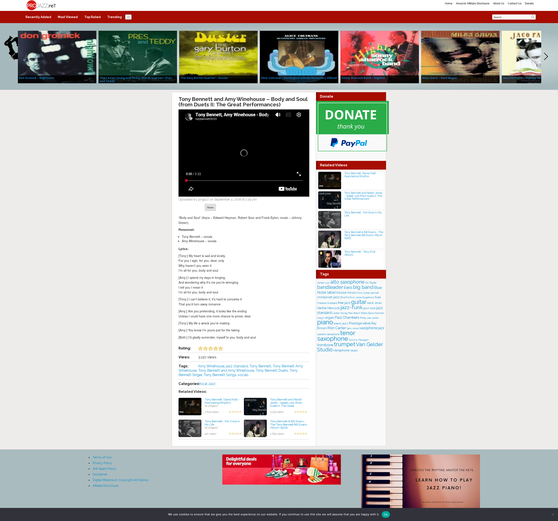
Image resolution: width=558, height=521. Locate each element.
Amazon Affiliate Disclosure (473, 3)
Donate (529, 3)
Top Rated (92, 17)
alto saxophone (347, 282)
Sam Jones (353, 328)
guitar (358, 301)
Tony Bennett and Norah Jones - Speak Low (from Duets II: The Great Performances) (286, 404)
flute (378, 297)
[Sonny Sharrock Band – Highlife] (379, 56)
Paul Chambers (347, 317)
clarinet (374, 292)
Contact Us (514, 3)
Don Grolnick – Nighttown (36, 78)
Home (449, 3)
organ (329, 317)
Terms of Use (102, 457)
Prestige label (360, 323)
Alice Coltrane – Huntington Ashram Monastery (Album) (299, 78)
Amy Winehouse (211, 366)
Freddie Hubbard (327, 303)
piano (325, 322)
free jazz (344, 303)
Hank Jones (374, 303)
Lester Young (339, 313)
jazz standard (237, 366)
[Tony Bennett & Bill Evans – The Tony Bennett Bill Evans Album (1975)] (255, 428)
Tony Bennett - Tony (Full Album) (359, 253)
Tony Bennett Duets (272, 370)
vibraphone (341, 350)
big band (363, 287)
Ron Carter (336, 328)
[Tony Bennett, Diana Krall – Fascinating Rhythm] (190, 406)
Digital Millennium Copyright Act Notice (120, 480)
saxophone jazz (371, 328)
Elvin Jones (355, 297)
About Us (498, 3)
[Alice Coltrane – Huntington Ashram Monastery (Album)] (299, 56)
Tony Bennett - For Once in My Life (222, 422)
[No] (552, 514)
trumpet (344, 344)
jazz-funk (351, 307)
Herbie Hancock (328, 308)
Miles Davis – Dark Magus (439, 78)
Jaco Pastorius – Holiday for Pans (525, 78)
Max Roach (354, 313)
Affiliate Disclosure (105, 485)
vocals (243, 375)
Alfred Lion (323, 282)
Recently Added (38, 17)
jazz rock (369, 308)
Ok (386, 514)
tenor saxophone (336, 335)
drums (344, 297)
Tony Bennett (260, 366)
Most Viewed (68, 17)
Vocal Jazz (207, 384)
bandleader (330, 287)
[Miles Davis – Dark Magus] (460, 56)
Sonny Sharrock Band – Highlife (363, 78)
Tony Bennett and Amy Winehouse (226, 370)
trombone (325, 345)
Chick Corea (362, 292)
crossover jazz (328, 297)
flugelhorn (368, 297)
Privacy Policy (102, 463)
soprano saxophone (328, 334)
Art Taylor (370, 282)
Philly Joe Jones (369, 317)
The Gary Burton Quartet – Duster (204, 78)
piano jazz (341, 323)
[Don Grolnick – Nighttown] (57, 56)
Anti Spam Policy (104, 468)
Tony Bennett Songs (219, 375)
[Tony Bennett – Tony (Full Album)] (329, 258)
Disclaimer (100, 474)
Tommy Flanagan (359, 340)
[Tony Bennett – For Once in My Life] (190, 428)
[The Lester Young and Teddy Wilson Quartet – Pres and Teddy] (138, 56)
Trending (114, 17)
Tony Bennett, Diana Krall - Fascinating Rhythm (222, 401)
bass (348, 287)
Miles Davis (367, 313)
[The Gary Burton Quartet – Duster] (218, 56)
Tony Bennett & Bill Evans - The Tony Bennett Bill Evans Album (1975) (288, 424)
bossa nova (346, 292)
